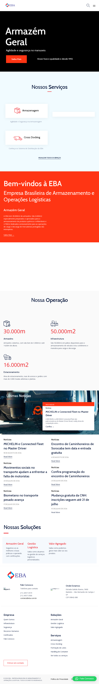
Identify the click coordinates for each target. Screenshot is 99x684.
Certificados (8, 635)
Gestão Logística (57, 623)
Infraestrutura (9, 623)
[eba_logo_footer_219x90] (17, 580)
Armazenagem (56, 640)
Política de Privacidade (59, 679)
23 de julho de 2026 (59, 481)
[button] (49, 157)
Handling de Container (59, 652)
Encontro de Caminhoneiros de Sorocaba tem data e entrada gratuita (72, 448)
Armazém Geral (57, 619)
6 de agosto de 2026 (60, 457)
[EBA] (10, 5)
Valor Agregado (57, 627)
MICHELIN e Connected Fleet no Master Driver (67, 413)
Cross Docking (56, 644)
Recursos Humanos (11, 631)
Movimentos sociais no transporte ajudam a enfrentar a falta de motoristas (25, 472)
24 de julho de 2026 (12, 481)
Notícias (48, 408)
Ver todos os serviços (59, 655)
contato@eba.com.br (28, 598)
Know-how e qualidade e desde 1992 (55, 59)
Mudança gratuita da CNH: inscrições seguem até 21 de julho (70, 499)
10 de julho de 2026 (59, 509)
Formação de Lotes (58, 648)
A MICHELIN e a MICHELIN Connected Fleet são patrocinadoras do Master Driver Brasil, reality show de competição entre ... (65, 421)
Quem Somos (9, 619)
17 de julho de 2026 (11, 504)
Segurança (8, 627)
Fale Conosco (9, 639)
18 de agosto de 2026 (12, 453)
